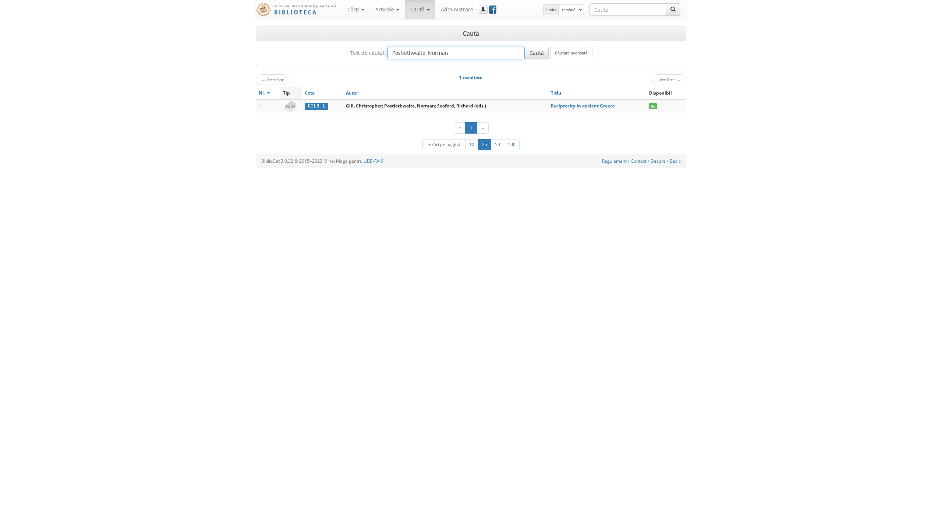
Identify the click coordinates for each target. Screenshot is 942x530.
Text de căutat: (368, 52)
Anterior (272, 79)
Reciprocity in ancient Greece (583, 106)
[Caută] (673, 9)
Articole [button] (385, 9)
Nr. (262, 93)
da (653, 106)
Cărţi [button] (354, 9)
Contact (639, 161)
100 (512, 144)
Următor (669, 79)
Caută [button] (418, 9)
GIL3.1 (316, 106)
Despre (658, 161)
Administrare (457, 9)
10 (471, 144)
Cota (310, 93)
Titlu (556, 93)
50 (497, 144)
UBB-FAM (373, 161)
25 (484, 144)
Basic (675, 161)
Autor (352, 93)
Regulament (614, 161)
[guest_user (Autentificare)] (483, 10)
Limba (551, 9)
